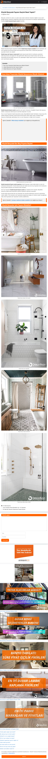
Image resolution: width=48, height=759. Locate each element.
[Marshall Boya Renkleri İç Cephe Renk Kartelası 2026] (24, 626)
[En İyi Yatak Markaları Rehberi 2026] (24, 596)
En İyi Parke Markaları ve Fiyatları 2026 (9, 729)
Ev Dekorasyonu (11, 7)
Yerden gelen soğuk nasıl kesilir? (7, 732)
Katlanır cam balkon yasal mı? (7, 748)
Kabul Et (24, 756)
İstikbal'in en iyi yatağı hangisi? (7, 736)
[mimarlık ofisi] (24, 581)
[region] (24, 754)
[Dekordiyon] (6, 2)
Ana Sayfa (4, 7)
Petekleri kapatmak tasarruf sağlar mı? (9, 740)
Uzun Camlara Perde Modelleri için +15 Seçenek (14, 507)
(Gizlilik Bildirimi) (11, 753)
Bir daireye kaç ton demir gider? (7, 734)
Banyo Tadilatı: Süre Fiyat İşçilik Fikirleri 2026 (11, 670)
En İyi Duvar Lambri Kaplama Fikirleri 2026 (10, 699)
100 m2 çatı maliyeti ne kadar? (7, 738)
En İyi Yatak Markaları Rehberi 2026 (8, 611)
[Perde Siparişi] (24, 561)
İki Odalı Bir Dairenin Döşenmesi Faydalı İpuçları (14, 509)
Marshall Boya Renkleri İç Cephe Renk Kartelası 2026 (12, 640)
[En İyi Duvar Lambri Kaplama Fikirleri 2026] (24, 685)
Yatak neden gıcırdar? (5, 742)
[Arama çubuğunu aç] (38, 2)
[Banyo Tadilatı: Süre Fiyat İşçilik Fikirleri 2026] (24, 655)
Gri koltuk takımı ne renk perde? (7, 744)
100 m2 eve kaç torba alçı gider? (8, 746)
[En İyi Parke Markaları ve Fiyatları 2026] (24, 714)
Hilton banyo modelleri (18, 120)
